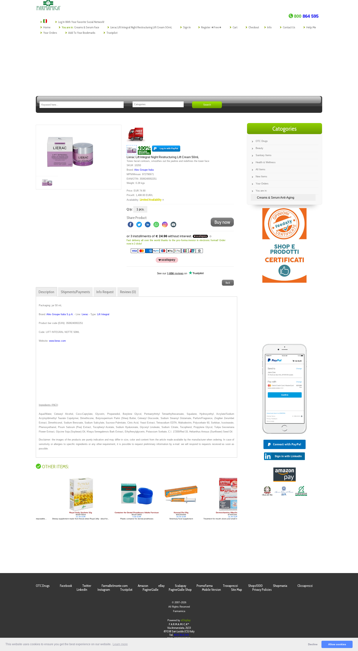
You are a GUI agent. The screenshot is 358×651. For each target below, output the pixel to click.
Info (269, 27)
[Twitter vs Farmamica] (139, 224)
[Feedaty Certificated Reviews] (284, 281)
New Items (261, 176)
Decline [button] (313, 644)
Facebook (66, 586)
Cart (235, 27)
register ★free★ (211, 27)
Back (228, 282)
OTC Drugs (262, 141)
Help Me (311, 27)
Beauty (259, 148)
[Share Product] (173, 224)
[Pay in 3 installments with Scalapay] (165, 262)
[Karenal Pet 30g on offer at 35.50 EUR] (167, 510)
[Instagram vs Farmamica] (165, 224)
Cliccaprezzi (305, 586)
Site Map (236, 590)
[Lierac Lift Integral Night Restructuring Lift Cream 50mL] (70, 150)
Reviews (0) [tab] (128, 292)
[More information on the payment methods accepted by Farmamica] (165, 252)
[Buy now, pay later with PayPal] (284, 434)
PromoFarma (205, 586)
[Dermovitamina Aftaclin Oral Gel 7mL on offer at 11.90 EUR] (218, 510)
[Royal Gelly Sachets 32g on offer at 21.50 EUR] (66, 510)
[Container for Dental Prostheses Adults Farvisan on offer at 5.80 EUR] (122, 510)
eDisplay (186, 620)
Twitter (86, 586)
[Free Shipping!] (136, 142)
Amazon (143, 586)
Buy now (222, 222)
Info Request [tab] (105, 292)
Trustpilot (111, 32)
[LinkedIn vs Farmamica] (147, 224)
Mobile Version (211, 590)
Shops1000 (255, 586)
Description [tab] (46, 292)
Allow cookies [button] (337, 644)
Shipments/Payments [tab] (75, 292)
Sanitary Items (263, 155)
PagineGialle (150, 590)
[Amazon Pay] (284, 480)
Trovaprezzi (230, 586)
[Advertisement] (179, 63)
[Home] (48, 9)
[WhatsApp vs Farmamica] (156, 224)
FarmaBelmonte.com (115, 586)
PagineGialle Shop (180, 590)
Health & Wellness (266, 162)
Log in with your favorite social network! (81, 22)
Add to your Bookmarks (81, 32)
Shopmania (280, 586)
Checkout (254, 27)
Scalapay (180, 586)
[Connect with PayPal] (166, 149)
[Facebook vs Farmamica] (130, 224)
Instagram (104, 590)
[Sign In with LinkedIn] (284, 459)
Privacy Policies (262, 590)
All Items (260, 169)
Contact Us (289, 27)
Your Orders (50, 32)
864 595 (306, 16)
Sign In (187, 27)
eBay (161, 586)
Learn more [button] (120, 644)
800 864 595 (181, 635)
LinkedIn (82, 590)
